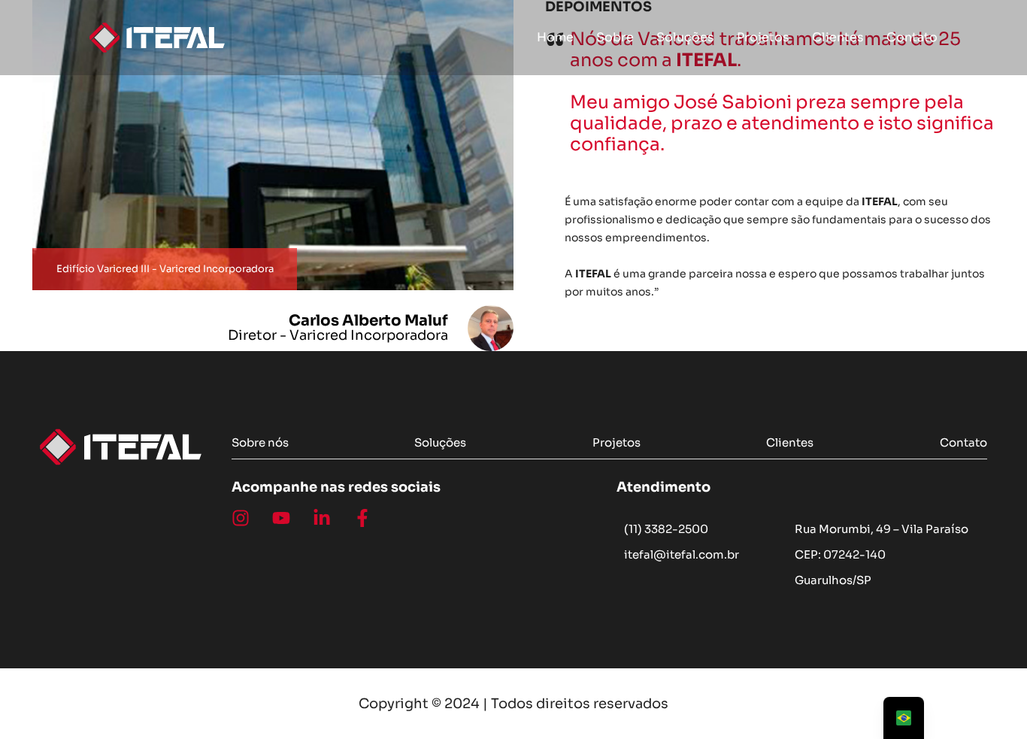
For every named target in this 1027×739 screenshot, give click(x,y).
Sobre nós (260, 442)
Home (555, 37)
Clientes (838, 37)
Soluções (685, 37)
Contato (912, 37)
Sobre (615, 37)
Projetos (763, 37)
